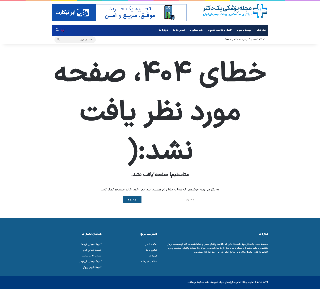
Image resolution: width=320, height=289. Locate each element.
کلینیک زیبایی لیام (92, 250)
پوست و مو (245, 30)
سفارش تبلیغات (149, 261)
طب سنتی (197, 30)
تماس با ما (179, 30)
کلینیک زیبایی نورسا (91, 244)
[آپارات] (63, 30)
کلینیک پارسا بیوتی (92, 256)
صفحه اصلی (151, 244)
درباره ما (163, 30)
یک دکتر (261, 30)
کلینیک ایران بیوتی (92, 267)
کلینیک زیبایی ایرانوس (90, 261)
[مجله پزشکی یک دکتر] (235, 10)
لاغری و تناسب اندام (221, 30)
